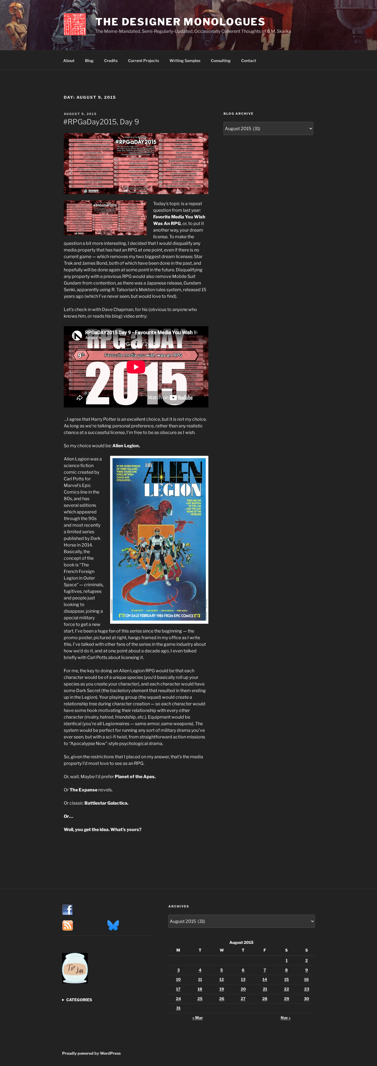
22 (286, 989)
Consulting (221, 60)
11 (200, 979)
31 (178, 1008)
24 (178, 998)
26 (221, 998)
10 (178, 979)
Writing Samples (184, 60)
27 (243, 998)
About (69, 60)
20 (243, 989)
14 (264, 979)
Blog (89, 60)
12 (221, 979)
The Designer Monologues (180, 22)
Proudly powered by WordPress (91, 1053)
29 (286, 998)
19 (221, 989)
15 (286, 979)
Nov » (286, 1017)
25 (200, 998)
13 (243, 979)
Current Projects (143, 60)
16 (306, 979)
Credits (111, 60)
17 (178, 989)
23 (306, 989)
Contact (248, 60)
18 (200, 989)
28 (264, 998)
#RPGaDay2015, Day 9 (101, 121)
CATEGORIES (79, 999)
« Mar (197, 1017)
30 (306, 998)
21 (265, 989)
